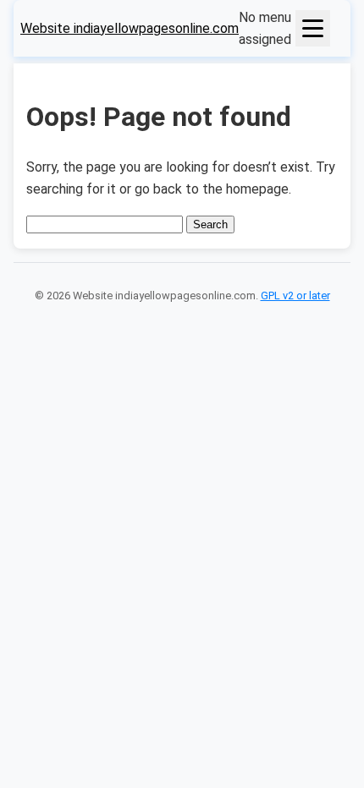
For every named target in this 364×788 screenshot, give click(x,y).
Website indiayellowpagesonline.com (129, 28)
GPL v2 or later (295, 295)
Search (210, 224)
